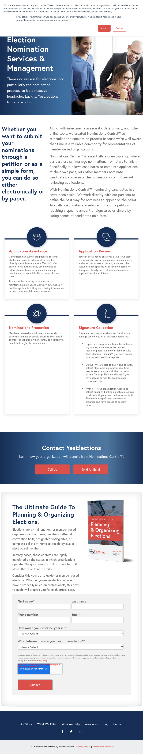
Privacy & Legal (83, 746)
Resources (91, 724)
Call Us (52, 469)
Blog (105, 724)
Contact (118, 724)
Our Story (26, 724)
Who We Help (71, 724)
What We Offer (47, 724)
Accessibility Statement (103, 746)
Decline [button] (119, 28)
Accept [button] (104, 28)
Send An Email (90, 469)
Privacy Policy (42, 660)
